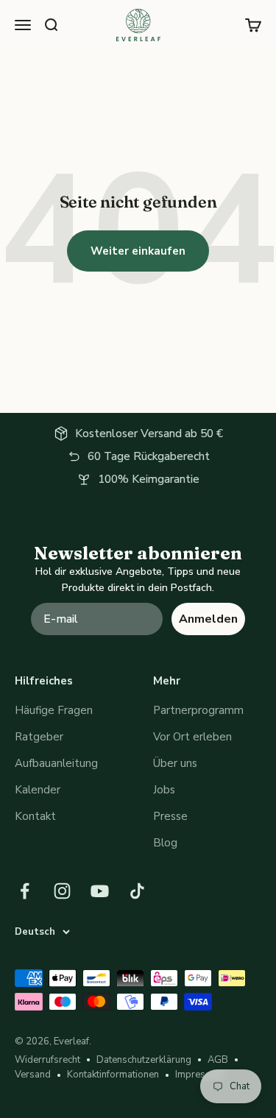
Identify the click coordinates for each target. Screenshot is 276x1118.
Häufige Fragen (54, 710)
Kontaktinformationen (113, 1074)
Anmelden (208, 619)
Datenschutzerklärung (143, 1059)
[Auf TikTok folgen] (137, 891)
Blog (165, 842)
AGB (218, 1059)
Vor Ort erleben (192, 736)
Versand (33, 1074)
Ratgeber (39, 736)
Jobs (164, 789)
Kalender (37, 789)
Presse (170, 816)
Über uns (175, 763)
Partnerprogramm (198, 710)
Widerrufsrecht (47, 1059)
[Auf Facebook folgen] (25, 891)
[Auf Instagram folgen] (62, 891)
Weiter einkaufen (138, 251)
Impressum (199, 1074)
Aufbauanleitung (56, 763)
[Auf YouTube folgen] (100, 891)
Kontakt (35, 816)
